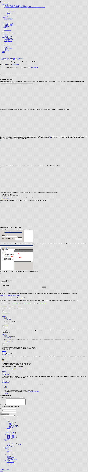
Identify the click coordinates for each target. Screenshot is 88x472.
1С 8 (7, 421)
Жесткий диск (6, 40)
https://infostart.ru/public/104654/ (33, 391)
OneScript (6, 16)
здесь (50, 137)
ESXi (5, 29)
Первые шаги (6, 32)
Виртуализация (5, 27)
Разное (3, 43)
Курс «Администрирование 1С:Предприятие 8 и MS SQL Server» (15, 5)
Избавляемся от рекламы (8, 48)
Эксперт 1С (9, 14)
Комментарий (3, 404)
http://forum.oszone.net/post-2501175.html (9, 369)
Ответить (4, 316)
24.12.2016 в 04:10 (5, 361)
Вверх (1, 471)
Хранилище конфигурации (11, 11)
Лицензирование (9, 9)
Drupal (5, 35)
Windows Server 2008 (34, 67)
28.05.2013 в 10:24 (7, 337)
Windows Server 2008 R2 (8, 19)
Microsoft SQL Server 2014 (8, 23)
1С (2, 8)
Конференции (6, 44)
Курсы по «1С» (5, 4)
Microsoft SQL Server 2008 (8, 25)
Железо (5, 47)
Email (1, 410)
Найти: (3, 415)
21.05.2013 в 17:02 (5, 328)
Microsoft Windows (7, 429)
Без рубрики (6, 439)
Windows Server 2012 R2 (8, 18)
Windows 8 (8, 431)
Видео (3, 51)
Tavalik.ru (2, 0)
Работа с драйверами (8, 41)
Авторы (3, 52)
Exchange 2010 (7, 46)
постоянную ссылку (42, 303)
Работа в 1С (9, 12)
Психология (6, 50)
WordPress (6, 34)
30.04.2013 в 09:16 (5, 313)
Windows (4, 17)
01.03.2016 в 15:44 (5, 354)
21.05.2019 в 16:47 (5, 382)
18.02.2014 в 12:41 (5, 345)
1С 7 (5, 15)
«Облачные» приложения (11, 461)
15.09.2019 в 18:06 (7, 388)
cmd (5, 45)
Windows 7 (6, 21)
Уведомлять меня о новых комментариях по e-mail (10, 406)
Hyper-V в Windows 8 (12, 443)
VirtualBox (8, 445)
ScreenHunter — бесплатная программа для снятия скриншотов (11, 58)
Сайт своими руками (8, 454)
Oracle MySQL (7, 26)
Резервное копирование (8, 39)
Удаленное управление (8, 38)
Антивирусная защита (10, 462)
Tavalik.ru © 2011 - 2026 (4, 469)
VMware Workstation (7, 30)
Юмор (5, 49)
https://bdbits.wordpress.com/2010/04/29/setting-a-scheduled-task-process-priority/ (15, 368)
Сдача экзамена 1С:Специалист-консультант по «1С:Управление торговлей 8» (18, 6)
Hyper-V (5, 28)
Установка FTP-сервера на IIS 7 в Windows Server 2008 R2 (10, 59)
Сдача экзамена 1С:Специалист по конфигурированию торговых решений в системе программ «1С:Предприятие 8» (24, 7)
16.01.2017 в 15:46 (5, 374)
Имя (1, 408)
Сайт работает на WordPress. (5, 470)
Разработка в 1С (9, 13)
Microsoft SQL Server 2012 (8, 24)
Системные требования (11, 10)
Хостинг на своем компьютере (9, 33)
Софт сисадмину (5, 37)
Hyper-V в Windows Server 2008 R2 (15, 444)
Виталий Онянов (16, 64)
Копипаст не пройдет (8, 36)
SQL (3, 22)
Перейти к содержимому (4, 2)
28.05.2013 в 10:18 (7, 319)
